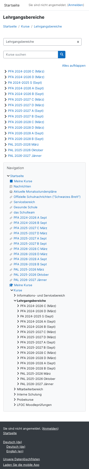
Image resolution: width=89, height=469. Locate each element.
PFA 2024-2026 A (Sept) (26, 88)
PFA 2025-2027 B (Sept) (25, 116)
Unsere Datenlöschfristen (21, 459)
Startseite (10, 26)
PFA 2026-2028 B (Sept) (25, 139)
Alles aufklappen (74, 65)
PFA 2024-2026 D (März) (26, 77)
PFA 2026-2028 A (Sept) (25, 133)
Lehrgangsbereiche (48, 26)
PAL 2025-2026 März (23, 144)
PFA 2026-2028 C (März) (26, 122)
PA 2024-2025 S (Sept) (25, 83)
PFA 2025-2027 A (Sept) (25, 111)
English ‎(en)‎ (14, 451)
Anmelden (75, 5)
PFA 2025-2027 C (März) (26, 99)
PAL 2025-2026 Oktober (25, 150)
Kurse (25, 26)
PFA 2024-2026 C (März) (26, 71)
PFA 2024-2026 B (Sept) (26, 94)
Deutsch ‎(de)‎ (12, 442)
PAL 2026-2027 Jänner (25, 156)
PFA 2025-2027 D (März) (26, 105)
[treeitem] (44, 290)
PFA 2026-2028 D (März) (26, 128)
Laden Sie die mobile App (21, 465)
